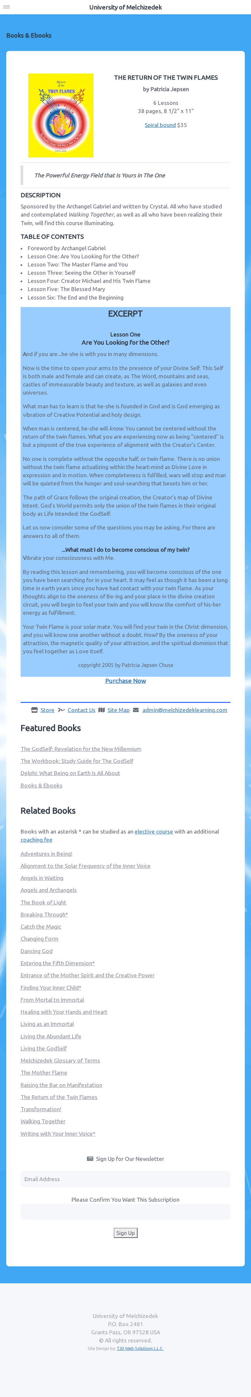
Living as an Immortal (47, 1024)
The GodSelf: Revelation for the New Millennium (81, 749)
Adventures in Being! (46, 854)
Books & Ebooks (41, 785)
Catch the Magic (41, 926)
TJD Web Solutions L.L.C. (140, 1348)
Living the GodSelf (44, 1048)
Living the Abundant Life (51, 1036)
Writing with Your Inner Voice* (58, 1133)
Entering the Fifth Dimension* (58, 963)
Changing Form (40, 938)
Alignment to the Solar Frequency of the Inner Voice (86, 866)
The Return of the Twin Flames (59, 1097)
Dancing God (37, 951)
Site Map (119, 710)
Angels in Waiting (42, 878)
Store (48, 710)
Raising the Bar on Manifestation (61, 1085)
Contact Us (81, 710)
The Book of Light (43, 902)
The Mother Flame (44, 1072)
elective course (154, 831)
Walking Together (43, 1121)
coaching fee (37, 840)
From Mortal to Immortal (52, 1000)
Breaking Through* (44, 914)
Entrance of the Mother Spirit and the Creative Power (88, 975)
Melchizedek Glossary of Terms (60, 1060)
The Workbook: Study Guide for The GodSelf (77, 761)
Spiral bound (160, 125)
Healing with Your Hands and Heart (64, 1012)
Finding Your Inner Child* (51, 987)
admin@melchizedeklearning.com (184, 710)
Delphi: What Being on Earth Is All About (70, 773)
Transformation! (41, 1109)
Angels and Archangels (49, 890)
